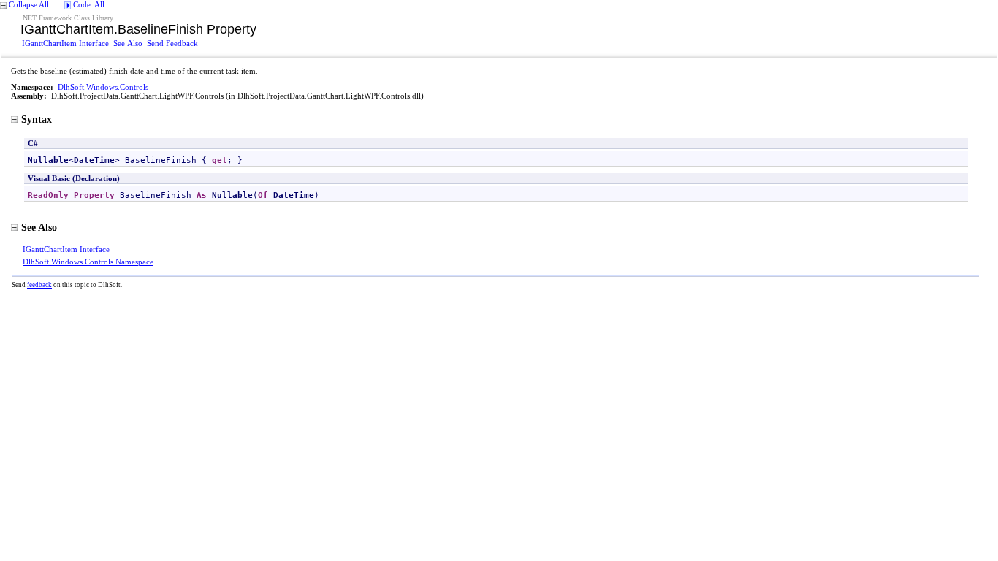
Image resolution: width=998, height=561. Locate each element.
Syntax (36, 119)
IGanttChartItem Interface (65, 43)
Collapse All (29, 4)
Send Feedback (172, 43)
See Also (127, 43)
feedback (39, 285)
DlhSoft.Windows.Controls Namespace (88, 261)
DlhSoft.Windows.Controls (103, 87)
